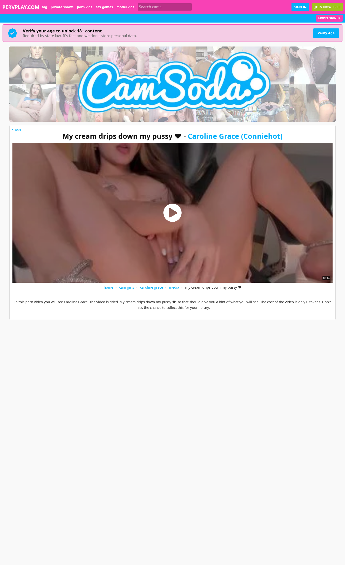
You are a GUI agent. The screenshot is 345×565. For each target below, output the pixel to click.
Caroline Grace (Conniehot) (235, 136)
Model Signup (329, 18)
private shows (62, 7)
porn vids (84, 7)
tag (44, 7)
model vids (125, 7)
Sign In (300, 7)
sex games (104, 7)
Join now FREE (327, 7)
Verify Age (326, 33)
